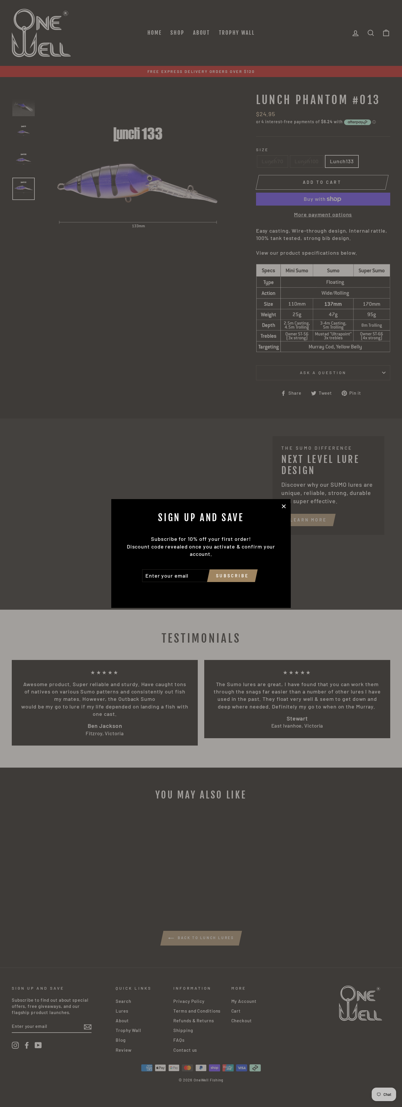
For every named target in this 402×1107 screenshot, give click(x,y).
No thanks (201, 590)
